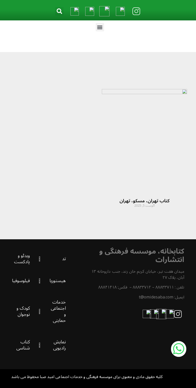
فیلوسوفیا (21, 280)
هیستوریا (58, 280)
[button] (59, 11)
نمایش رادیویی (59, 345)
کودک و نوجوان (23, 311)
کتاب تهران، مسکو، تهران (144, 201)
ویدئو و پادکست (22, 259)
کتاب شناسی (23, 345)
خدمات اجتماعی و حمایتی (58, 311)
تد (64, 259)
